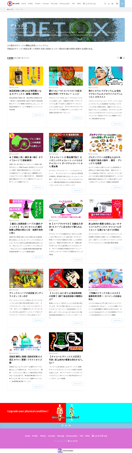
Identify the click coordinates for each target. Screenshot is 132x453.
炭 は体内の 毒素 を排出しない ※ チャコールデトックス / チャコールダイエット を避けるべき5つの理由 (105, 226)
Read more (38, 115)
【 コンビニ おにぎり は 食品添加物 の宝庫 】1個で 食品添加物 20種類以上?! (65, 296)
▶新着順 (10, 58)
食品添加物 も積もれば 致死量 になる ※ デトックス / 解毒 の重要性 (25, 92)
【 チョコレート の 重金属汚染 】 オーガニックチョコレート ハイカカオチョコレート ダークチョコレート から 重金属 (66, 162)
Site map (54, 3)
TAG (73, 3)
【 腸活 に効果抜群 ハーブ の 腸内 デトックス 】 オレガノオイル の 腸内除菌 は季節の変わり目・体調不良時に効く (26, 228)
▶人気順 (17, 58)
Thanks (37, 3)
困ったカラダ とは (89, 3)
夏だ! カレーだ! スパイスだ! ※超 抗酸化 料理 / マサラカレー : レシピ (65, 92)
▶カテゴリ (25, 58)
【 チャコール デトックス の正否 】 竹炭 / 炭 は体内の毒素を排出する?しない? (66, 359)
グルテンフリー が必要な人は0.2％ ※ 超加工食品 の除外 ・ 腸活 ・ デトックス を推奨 (105, 160)
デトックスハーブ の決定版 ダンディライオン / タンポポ (26, 294)
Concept (45, 3)
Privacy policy (65, 3)
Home (24, 3)
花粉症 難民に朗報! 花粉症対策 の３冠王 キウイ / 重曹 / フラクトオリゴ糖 (25, 359)
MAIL (79, 3)
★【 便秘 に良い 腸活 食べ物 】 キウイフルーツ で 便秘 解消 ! (26, 158)
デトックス (19, 9)
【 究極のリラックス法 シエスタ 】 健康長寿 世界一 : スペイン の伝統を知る (105, 296)
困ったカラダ (73, 441)
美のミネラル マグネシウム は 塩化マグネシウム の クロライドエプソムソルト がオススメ (105, 93)
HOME (11, 9)
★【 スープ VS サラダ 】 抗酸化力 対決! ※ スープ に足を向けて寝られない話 (66, 226)
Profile (30, 3)
